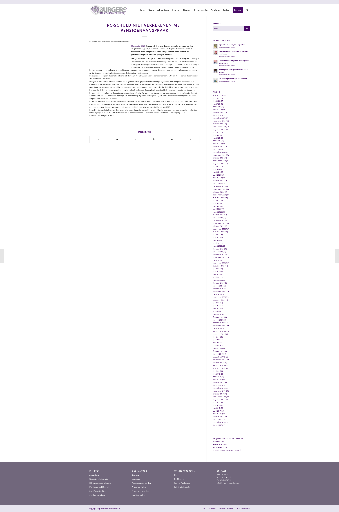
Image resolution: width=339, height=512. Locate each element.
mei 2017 (216, 408)
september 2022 (219, 229)
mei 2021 (216, 274)
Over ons (135, 475)
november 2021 (219, 257)
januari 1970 (218, 425)
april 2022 (217, 243)
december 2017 (219, 388)
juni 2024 (216, 169)
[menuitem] (142, 10)
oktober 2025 (218, 124)
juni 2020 (216, 305)
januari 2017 (218, 419)
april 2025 (217, 141)
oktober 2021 (218, 260)
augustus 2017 (218, 399)
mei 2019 (216, 342)
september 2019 (219, 331)
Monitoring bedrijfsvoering (99, 487)
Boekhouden (179, 479)
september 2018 (219, 365)
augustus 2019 (218, 334)
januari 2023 (218, 217)
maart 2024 (217, 177)
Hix (175, 475)
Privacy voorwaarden (140, 491)
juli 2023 (216, 200)
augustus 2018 (218, 368)
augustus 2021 (218, 266)
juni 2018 (216, 374)
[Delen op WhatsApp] (135, 139)
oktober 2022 (218, 226)
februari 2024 (218, 180)
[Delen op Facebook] (99, 139)
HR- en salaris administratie (100, 483)
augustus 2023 (218, 198)
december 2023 (219, 186)
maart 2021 (217, 280)
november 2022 (219, 223)
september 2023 (219, 195)
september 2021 (219, 263)
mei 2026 (216, 104)
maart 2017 (217, 413)
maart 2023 (217, 212)
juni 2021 (216, 271)
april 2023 (217, 209)
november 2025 (219, 121)
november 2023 (219, 189)
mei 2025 (216, 138)
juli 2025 (216, 132)
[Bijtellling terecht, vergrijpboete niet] (2, 256)
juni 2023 (216, 203)
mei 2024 (216, 172)
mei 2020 (216, 308)
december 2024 (219, 152)
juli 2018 (216, 371)
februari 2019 (218, 351)
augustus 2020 (218, 300)
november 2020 (219, 291)
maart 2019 (217, 348)
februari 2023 (218, 214)
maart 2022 (217, 246)
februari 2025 (218, 146)
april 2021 (217, 277)
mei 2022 (216, 240)
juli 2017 (216, 402)
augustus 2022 (218, 232)
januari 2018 (218, 385)
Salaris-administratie (182, 487)
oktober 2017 (218, 394)
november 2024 (219, 155)
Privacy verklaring (139, 487)
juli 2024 (216, 166)
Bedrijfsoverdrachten (97, 491)
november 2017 (219, 391)
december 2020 (219, 288)
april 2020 (217, 311)
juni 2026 (216, 101)
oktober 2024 (218, 158)
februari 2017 (218, 416)
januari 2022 (218, 251)
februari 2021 (218, 283)
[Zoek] (247, 10)
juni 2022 (216, 237)
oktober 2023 (218, 192)
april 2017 (217, 411)
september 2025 (219, 126)
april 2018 (217, 377)
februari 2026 (218, 112)
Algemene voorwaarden (141, 483)
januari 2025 (218, 149)
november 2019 (219, 325)
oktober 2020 (218, 294)
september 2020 (219, 297)
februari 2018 (218, 382)
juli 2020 (216, 303)
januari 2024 (218, 183)
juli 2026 (216, 98)
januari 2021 (218, 286)
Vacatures (136, 479)
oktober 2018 (218, 362)
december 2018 (219, 357)
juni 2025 (216, 135)
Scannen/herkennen (182, 483)
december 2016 (219, 422)
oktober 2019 (218, 328)
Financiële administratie (98, 479)
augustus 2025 (218, 129)
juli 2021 (216, 269)
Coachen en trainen (97, 495)
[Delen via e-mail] (190, 139)
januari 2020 (218, 320)
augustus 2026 (218, 95)
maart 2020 (217, 314)
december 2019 (219, 322)
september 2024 (219, 161)
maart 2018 (217, 379)
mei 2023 (216, 206)
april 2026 (217, 106)
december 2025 (219, 118)
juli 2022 (216, 234)
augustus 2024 (218, 163)
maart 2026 (217, 109)
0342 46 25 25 (221, 447)
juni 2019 (216, 340)
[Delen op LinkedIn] (172, 139)
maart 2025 (217, 143)
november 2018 (219, 359)
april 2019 (217, 345)
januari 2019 (218, 354)
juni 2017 (216, 405)
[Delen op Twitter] (117, 139)
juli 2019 (216, 337)
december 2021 (219, 254)
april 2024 (217, 175)
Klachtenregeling (138, 495)
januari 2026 (218, 115)
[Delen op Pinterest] (154, 139)
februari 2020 (218, 317)
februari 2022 (218, 249)
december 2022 (219, 220)
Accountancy (94, 475)
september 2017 (219, 396)
